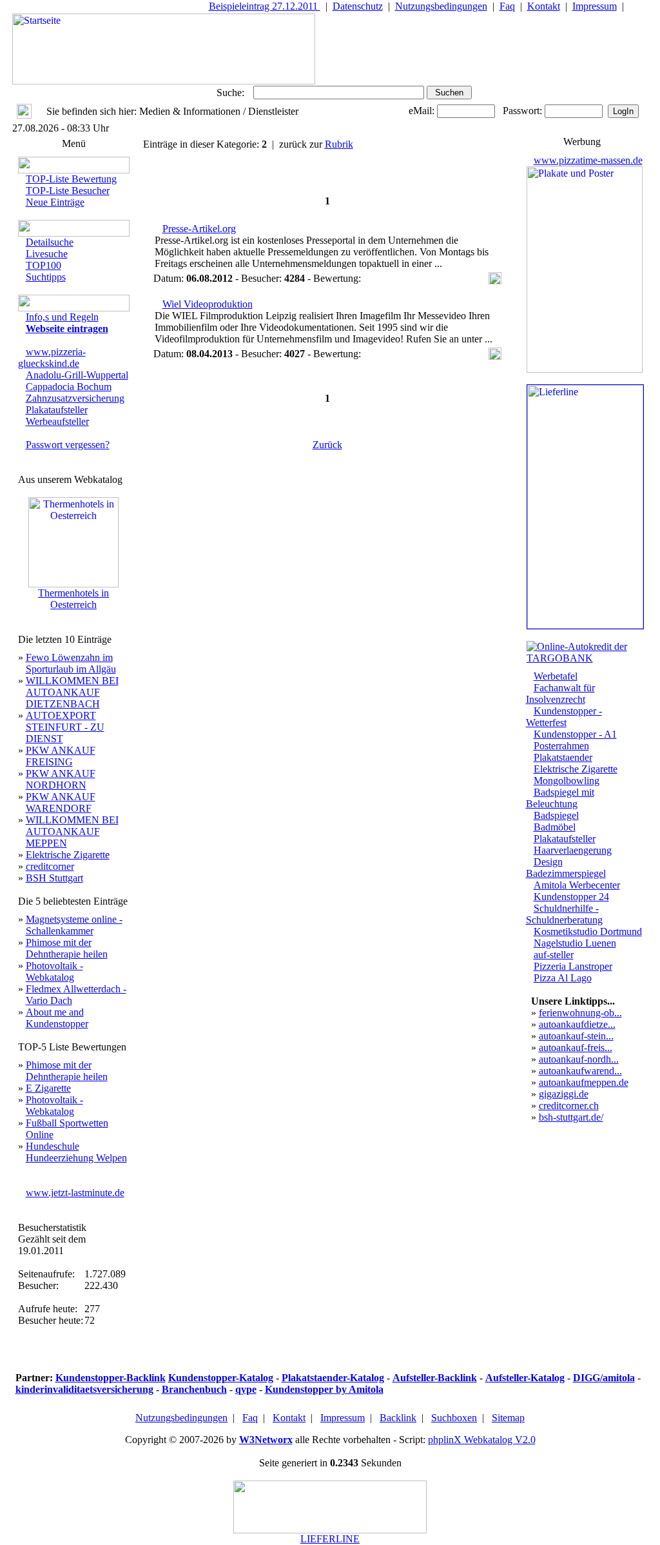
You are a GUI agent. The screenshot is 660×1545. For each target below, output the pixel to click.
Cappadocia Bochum (69, 386)
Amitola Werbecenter (577, 885)
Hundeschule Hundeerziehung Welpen (76, 1152)
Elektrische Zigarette (68, 854)
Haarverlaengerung (573, 850)
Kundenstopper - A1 (575, 734)
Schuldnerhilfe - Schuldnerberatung (564, 914)
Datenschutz (358, 6)
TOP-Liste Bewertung (71, 178)
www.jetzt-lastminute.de (75, 1192)
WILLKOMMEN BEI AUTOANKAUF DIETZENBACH (72, 692)
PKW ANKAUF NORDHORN (60, 779)
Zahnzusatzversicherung (75, 398)
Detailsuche (49, 242)
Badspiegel (556, 815)
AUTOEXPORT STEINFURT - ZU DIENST (65, 727)
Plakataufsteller (57, 409)
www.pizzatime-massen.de (588, 160)
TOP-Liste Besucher (68, 190)
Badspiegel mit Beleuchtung (560, 798)
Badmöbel (555, 827)
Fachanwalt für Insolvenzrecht (560, 693)
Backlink (398, 1417)
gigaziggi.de (563, 1093)
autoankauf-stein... (576, 1035)
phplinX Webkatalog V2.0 (482, 1439)
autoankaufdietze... (577, 1024)
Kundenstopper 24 (571, 896)
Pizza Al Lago (563, 977)
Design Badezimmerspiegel (566, 867)
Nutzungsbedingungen (441, 6)
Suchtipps (46, 276)
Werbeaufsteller (57, 421)
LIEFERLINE (330, 1538)
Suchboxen (454, 1417)
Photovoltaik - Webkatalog (54, 971)
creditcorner (50, 866)
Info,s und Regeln (62, 316)
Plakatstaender (563, 757)
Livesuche (47, 253)
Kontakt (543, 6)
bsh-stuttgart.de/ (571, 1117)
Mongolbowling (566, 780)
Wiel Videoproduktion (207, 304)
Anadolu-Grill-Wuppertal (77, 374)
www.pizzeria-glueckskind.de (52, 357)
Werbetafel (556, 676)
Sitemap (508, 1417)
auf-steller (554, 954)
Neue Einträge (55, 202)
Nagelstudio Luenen (575, 943)
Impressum (594, 6)
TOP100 (43, 265)
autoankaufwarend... (580, 1070)
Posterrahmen (561, 745)
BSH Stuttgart (54, 877)
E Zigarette (48, 1088)
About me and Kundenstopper (57, 1018)
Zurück (327, 444)
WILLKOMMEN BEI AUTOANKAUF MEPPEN (72, 831)
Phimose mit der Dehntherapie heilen (67, 948)
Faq (507, 6)
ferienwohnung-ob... (580, 1012)
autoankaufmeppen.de (583, 1082)
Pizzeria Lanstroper (573, 966)
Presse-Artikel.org (199, 228)
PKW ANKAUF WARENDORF (60, 802)
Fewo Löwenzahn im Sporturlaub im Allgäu (71, 663)
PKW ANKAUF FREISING (60, 756)
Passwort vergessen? (68, 444)
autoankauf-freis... (575, 1047)
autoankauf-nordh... (579, 1059)
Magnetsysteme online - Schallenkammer (74, 925)
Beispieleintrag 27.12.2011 (264, 6)
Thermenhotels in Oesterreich (73, 598)
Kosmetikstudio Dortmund (588, 931)
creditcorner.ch (569, 1105)
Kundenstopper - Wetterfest (564, 716)
